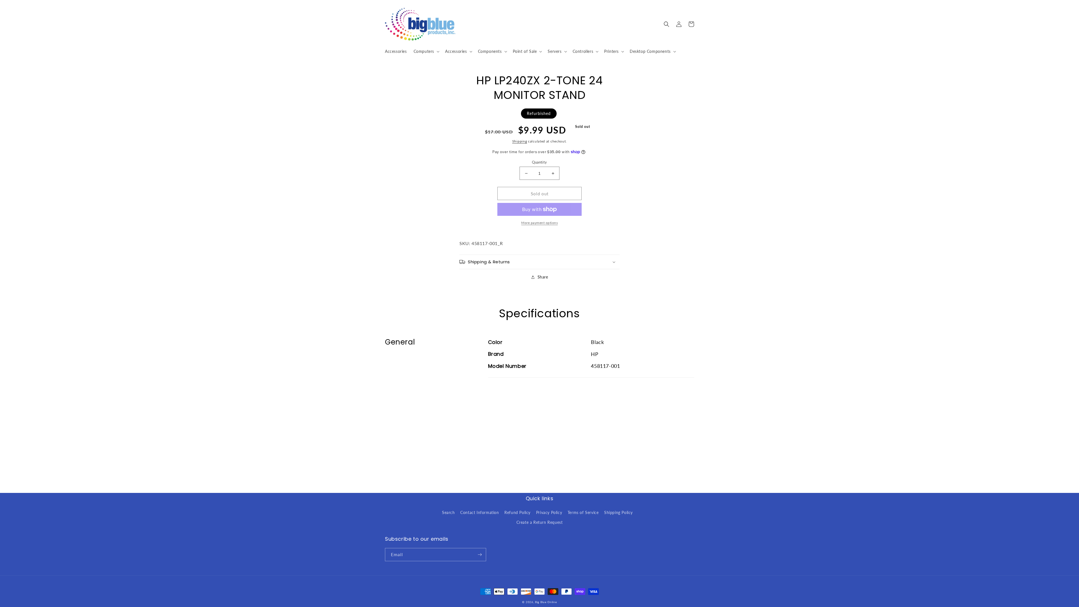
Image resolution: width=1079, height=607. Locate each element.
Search (448, 512)
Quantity (539, 162)
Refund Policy (517, 512)
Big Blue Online (546, 602)
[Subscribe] (479, 554)
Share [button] (543, 277)
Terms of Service (583, 512)
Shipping (519, 141)
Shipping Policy (618, 512)
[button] (426, 51)
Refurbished (539, 113)
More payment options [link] (539, 223)
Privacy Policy (549, 512)
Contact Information (479, 512)
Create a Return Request (539, 522)
